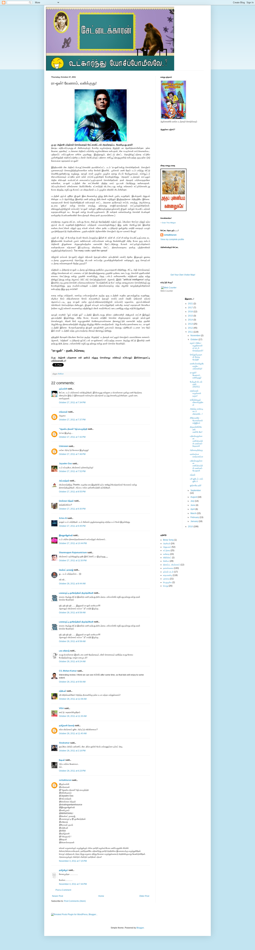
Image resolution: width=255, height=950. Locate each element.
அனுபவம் (167, 547)
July (192, 501)
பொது (165, 586)
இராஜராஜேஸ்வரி (66, 535)
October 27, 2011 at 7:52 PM (72, 471)
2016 (190, 311)
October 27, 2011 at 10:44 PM (73, 543)
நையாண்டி (167, 575)
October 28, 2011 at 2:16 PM (72, 750)
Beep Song (168, 540)
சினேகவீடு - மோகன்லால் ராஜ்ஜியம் (196, 420)
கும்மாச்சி (63, 389)
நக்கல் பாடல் (168, 572)
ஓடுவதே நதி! (195, 485)
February (194, 517)
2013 (190, 324)
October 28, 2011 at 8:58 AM (72, 612)
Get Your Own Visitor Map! (183, 275)
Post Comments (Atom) (75, 901)
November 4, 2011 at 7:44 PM (73, 884)
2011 (190, 332)
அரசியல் (166, 543)
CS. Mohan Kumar (68, 671)
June (193, 505)
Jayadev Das (65, 463)
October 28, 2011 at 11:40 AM (73, 733)
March (193, 513)
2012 (190, 328)
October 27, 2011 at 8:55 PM (72, 491)
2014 (190, 320)
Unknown (63, 446)
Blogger (140, 928)
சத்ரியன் (62, 691)
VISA (61, 708)
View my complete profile (172, 239)
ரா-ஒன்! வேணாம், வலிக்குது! (195, 375)
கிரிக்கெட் (167, 557)
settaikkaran (65, 780)
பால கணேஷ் (64, 651)
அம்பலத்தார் (64, 481)
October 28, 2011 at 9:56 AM (72, 682)
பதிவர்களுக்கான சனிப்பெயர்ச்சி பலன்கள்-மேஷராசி (196, 466)
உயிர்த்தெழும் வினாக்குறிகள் (196, 402)
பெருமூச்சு (167, 582)
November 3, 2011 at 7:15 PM (73, 861)
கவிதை (166, 554)
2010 (190, 526)
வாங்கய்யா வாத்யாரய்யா (196, 455)
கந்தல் (192, 475)
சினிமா (61, 374)
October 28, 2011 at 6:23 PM (72, 771)
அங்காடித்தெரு (196, 450)
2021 (190, 303)
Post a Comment (63, 890)
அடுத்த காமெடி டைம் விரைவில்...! (196, 411)
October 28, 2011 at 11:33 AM (73, 716)
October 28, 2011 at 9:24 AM (72, 661)
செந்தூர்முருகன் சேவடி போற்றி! (196, 357)
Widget (173, 223)
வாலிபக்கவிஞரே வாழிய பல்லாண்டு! (197, 366)
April (192, 509)
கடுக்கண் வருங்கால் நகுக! (195, 393)
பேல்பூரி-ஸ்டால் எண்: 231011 (196, 384)
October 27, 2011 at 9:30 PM (72, 509)
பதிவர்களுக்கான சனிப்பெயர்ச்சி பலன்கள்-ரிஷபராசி (196, 441)
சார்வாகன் (63, 412)
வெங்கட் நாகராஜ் (66, 570)
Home (101, 896)
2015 (190, 316)
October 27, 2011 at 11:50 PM (73, 560)
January (194, 521)
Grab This (166, 223)
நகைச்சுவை (168, 568)
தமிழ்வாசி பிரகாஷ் (66, 725)
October (194, 339)
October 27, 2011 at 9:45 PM (72, 526)
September (195, 490)
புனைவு (166, 579)
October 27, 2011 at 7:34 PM (72, 402)
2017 (190, 307)
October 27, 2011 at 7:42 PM (72, 437)
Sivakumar (64, 743)
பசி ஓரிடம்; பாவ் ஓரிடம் (196, 480)
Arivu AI (63, 518)
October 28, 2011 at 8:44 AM (72, 583)
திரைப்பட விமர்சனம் (171, 564)
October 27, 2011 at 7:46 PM (72, 454)
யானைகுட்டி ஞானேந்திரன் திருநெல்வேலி (76, 593)
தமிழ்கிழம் (63, 870)
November (195, 335)
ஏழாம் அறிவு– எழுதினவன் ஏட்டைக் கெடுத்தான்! (196, 347)
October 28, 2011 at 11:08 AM (73, 699)
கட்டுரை (166, 550)
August (194, 497)
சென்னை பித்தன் (66, 501)
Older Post (144, 896)
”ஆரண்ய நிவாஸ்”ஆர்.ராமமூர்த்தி (73, 429)
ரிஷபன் (62, 760)
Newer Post (57, 896)
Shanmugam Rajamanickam (73, 552)
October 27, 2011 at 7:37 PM (72, 419)
